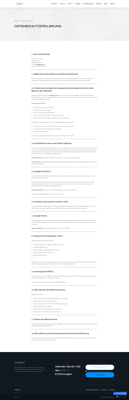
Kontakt (112, 3)
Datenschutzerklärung (101, 371)
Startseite (54, 3)
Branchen (98, 3)
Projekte (77, 3)
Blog (105, 3)
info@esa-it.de (40, 64)
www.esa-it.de (53, 95)
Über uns (62, 3)
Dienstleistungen (88, 3)
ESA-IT (70, 3)
